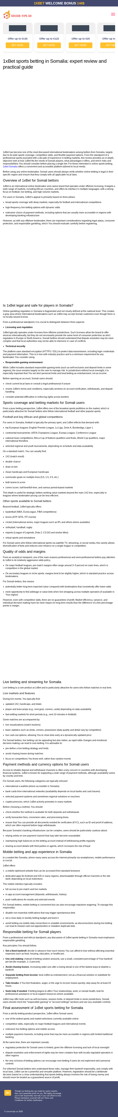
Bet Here (17, 45)
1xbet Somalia (10, 166)
